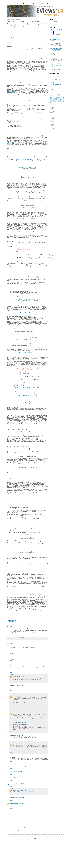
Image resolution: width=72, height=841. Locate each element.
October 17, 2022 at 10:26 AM (21, 702)
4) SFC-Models (53, 56)
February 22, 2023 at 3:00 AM (18, 764)
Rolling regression (52, 101)
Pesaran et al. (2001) (10, 423)
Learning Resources (34, 3)
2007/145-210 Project (23, 57)
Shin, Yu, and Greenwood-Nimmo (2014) (17, 493)
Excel (52, 92)
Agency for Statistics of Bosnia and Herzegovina (35, 119)
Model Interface (57, 98)
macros (63, 97)
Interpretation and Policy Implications (16, 41)
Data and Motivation (13, 36)
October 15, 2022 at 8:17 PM (18, 663)
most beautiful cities (39, 59)
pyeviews (59, 100)
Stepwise (60, 101)
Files (10, 42)
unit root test (58, 102)
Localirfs (60, 97)
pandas (53, 100)
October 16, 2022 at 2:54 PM (18, 735)
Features (57, 93)
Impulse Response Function (58, 96)
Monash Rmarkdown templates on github (56, 49)
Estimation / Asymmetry (14, 37)
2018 (52, 124)
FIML (59, 93)
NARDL (61, 98)
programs (56, 100)
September (53, 113)
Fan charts (51, 93)
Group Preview (62, 94)
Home (9, 3)
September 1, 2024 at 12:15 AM (19, 797)
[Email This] (19, 637)
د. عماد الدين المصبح (13, 783)
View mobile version (27, 827)
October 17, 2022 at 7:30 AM (22, 696)
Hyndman (62, 95)
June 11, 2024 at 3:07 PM (22, 790)
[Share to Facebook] (22, 637)
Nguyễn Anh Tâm (13, 803)
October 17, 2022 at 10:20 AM (22, 676)
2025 (52, 108)
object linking (55, 99)
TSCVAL (53, 102)
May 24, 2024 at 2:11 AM (20, 783)
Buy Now (49, 3)
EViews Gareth (15, 790)
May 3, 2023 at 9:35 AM (17, 777)
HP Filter (58, 95)
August (53, 117)
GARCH (56, 94)
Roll (63, 100)
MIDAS (42, 141)
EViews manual (25, 244)
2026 (52, 107)
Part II (24, 24)
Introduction (9, 223)
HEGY (51, 95)
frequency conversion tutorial (12, 143)
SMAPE (56, 101)
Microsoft (51, 98)
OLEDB (51, 100)
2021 (52, 120)
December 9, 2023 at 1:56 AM (21, 722)
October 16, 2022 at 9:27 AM (18, 685)
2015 (52, 128)
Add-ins (54, 89)
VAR (61, 102)
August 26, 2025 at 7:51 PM (20, 803)
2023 (52, 111)
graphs (58, 94)
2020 (52, 121)
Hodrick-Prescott (54, 95)
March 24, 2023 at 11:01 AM (18, 771)
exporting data (62, 92)
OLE (63, 99)
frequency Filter (52, 94)
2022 (52, 112)
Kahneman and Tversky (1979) (23, 90)
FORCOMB (62, 93)
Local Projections (56, 97)
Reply (11, 648)
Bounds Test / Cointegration (14, 38)
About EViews (42, 3)
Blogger (38, 838)
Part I (21, 24)
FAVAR (54, 93)
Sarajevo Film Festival (25, 58)
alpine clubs (35, 68)
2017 (52, 125)
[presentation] (19, 93)
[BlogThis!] (20, 637)
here (14, 146)
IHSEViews (14, 676)
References (11, 43)
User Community (24, 3)
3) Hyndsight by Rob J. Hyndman (56, 48)
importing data (52, 96)
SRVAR (58, 101)
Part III (28, 24)
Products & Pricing (15, 3)
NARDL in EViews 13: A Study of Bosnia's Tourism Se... (57, 115)
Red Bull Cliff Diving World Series (18, 59)
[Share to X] (21, 637)
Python (61, 100)
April (52, 118)
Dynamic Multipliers (13, 39)
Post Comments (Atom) (15, 830)
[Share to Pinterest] (23, 637)
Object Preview (60, 99)
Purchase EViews (54, 24)
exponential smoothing (56, 92)
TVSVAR (55, 102)
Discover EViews (54, 21)
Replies (12, 674)
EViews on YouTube (54, 75)
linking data (51, 97)
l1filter (63, 96)
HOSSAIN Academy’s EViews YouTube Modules (55, 80)
